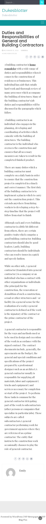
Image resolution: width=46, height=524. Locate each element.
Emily (22, 470)
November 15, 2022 (11, 50)
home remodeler (9, 53)
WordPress (17, 517)
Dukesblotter (15, 10)
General (24, 50)
